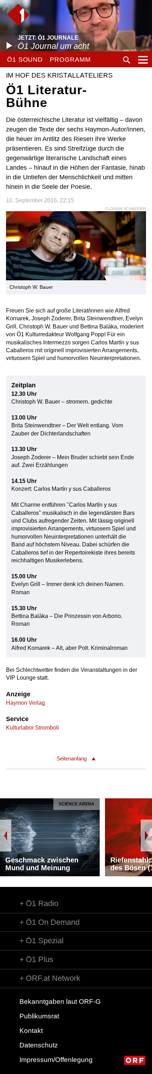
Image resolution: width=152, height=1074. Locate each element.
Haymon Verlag (25, 703)
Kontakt (31, 1030)
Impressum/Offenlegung (56, 1059)
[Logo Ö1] (18, 15)
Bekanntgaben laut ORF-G (60, 1001)
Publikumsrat (39, 1016)
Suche (126, 59)
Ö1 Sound (25, 59)
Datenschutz (38, 1045)
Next (146, 835)
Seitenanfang (72, 758)
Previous (5, 835)
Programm (70, 59)
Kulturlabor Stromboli (32, 728)
